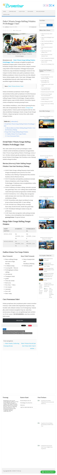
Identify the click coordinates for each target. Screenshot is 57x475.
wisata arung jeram (28, 333)
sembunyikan (14, 121)
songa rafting (19, 333)
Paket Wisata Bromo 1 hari (15, 86)
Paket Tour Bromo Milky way (47, 41)
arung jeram (29, 107)
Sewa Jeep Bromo (40, 11)
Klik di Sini (19, 320)
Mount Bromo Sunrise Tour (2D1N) (46, 136)
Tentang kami (12, 11)
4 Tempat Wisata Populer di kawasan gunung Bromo (49, 285)
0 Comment (32, 27)
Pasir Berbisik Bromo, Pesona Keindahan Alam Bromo (51, 293)
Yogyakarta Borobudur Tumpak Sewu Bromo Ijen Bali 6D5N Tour (49, 275)
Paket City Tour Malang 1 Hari (47, 64)
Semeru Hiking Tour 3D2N (46, 101)
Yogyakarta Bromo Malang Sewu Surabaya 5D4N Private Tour (47, 425)
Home (4, 11)
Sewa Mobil (30, 11)
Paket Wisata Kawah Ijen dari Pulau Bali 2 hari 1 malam (28, 346)
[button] (48, 472)
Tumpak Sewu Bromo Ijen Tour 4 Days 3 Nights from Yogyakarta (46, 447)
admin (7, 27)
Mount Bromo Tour (45, 74)
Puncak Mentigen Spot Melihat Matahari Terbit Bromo (49, 270)
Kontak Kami (6, 14)
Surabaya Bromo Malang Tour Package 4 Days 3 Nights (49, 265)
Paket (4, 329)
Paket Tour (22, 11)
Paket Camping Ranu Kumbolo (47, 58)
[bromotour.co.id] (13, 7)
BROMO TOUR (15, 471)
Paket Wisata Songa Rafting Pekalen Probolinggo (14, 331)
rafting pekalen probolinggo (9, 333)
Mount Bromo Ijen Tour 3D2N (47, 91)
